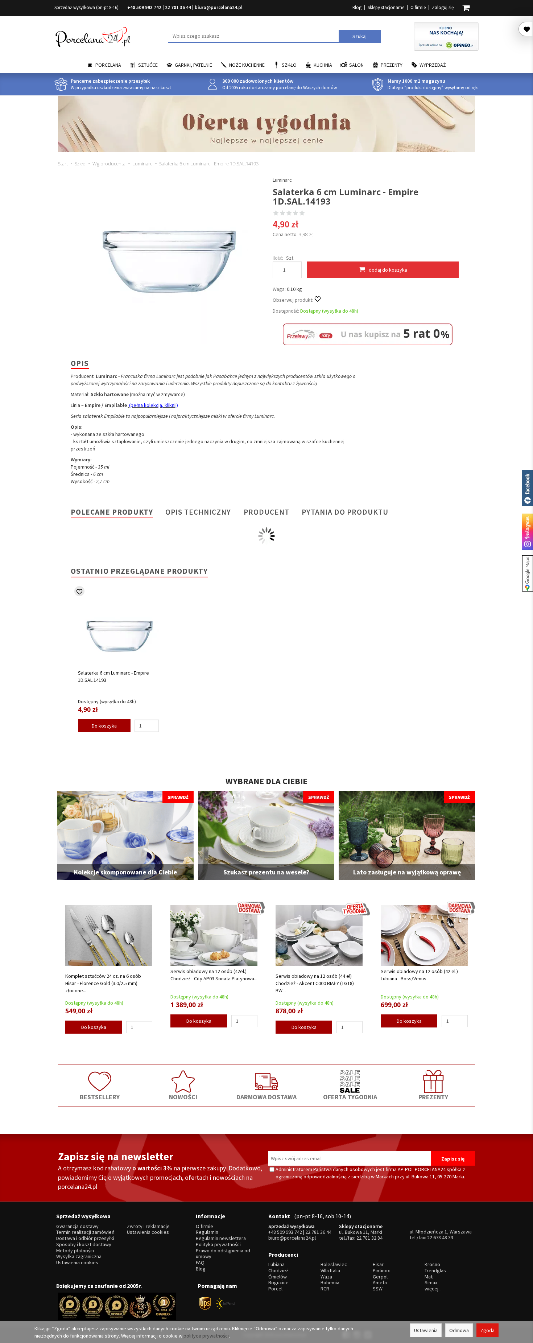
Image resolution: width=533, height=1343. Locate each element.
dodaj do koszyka (388, 270)
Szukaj (359, 36)
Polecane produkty (112, 512)
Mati (429, 1277)
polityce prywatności (206, 1335)
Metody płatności (75, 1251)
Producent (266, 512)
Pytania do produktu (345, 512)
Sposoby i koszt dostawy (83, 1244)
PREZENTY (433, 1097)
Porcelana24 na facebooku (527, 488)
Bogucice (278, 1283)
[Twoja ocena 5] (302, 213)
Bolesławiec (334, 1264)
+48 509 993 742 (144, 7)
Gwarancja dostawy (77, 1226)
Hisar (378, 1264)
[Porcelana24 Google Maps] (527, 573)
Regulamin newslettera (221, 1238)
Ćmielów (277, 1277)
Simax (431, 1283)
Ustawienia (426, 1330)
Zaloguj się (443, 7)
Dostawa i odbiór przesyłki (85, 1238)
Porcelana (108, 65)
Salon (356, 65)
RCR (325, 1289)
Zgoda (487, 1330)
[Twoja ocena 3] (289, 213)
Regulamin (207, 1232)
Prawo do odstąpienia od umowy (223, 1254)
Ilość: (278, 258)
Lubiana (276, 1264)
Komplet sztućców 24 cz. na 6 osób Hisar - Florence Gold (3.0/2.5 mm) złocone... (103, 983)
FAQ (200, 1263)
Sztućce (148, 65)
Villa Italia (330, 1271)
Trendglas (435, 1271)
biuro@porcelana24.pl (219, 7)
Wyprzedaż (433, 65)
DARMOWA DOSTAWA (266, 1097)
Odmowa (459, 1330)
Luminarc (282, 180)
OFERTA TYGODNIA (350, 1097)
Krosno (432, 1264)
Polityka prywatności (218, 1244)
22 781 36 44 (178, 7)
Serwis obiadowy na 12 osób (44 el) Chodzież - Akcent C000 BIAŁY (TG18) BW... (315, 983)
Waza (326, 1277)
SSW (378, 1289)
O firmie (418, 7)
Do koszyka (104, 725)
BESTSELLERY (100, 1097)
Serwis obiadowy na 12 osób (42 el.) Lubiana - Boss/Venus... (419, 975)
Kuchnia (323, 65)
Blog (356, 7)
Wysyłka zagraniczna (79, 1256)
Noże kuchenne (247, 65)
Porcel (275, 1289)
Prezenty (391, 65)
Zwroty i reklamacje (148, 1226)
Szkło (289, 65)
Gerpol (380, 1277)
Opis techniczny (198, 512)
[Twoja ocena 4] (295, 213)
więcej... (433, 1289)
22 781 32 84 (369, 1238)
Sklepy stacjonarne (386, 7)
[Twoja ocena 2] (282, 213)
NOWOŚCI (183, 1097)
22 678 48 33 (440, 1237)
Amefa (380, 1283)
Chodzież (278, 1271)
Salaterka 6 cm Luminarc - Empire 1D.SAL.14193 (113, 676)
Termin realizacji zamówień (85, 1232)
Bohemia (330, 1283)
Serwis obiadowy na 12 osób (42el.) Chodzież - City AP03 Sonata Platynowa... (213, 975)
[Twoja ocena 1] (276, 213)
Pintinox (381, 1271)
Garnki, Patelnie (193, 65)
